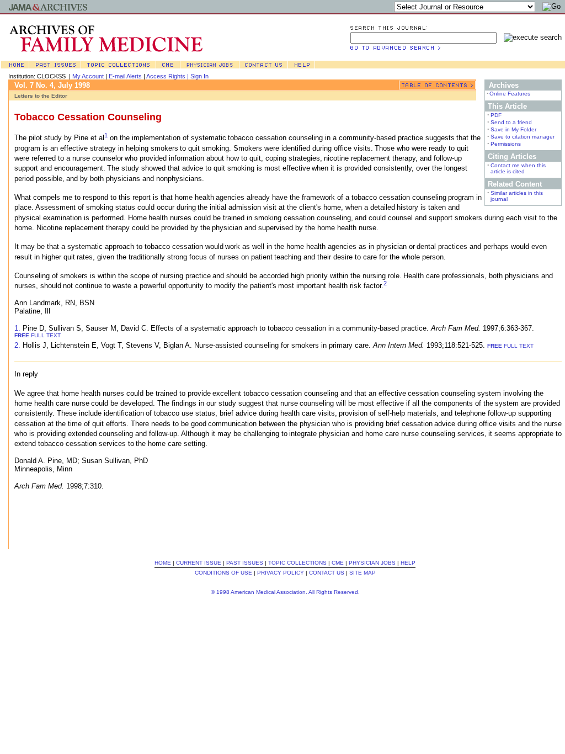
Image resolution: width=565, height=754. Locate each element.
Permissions (506, 144)
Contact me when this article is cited (518, 168)
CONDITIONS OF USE (223, 573)
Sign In (199, 76)
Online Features (509, 94)
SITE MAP (362, 573)
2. (17, 345)
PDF (496, 115)
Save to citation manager (523, 137)
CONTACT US (326, 573)
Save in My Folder (513, 129)
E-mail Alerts (125, 76)
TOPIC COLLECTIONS (297, 563)
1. (17, 328)
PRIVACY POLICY (280, 573)
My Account (88, 76)
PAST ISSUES (244, 563)
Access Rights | (168, 76)
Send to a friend (511, 122)
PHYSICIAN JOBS (372, 563)
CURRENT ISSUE (198, 563)
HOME (162, 563)
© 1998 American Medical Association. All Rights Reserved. (285, 592)
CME (338, 563)
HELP (408, 563)
